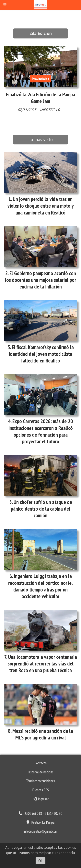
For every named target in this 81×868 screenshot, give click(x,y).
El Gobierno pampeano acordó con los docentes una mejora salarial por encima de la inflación (40, 280)
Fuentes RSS (40, 790)
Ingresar (43, 799)
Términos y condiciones (40, 781)
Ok (40, 860)
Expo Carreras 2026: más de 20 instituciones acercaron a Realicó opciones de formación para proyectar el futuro (40, 431)
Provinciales (40, 79)
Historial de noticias (40, 772)
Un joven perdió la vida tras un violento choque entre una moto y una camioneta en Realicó (40, 205)
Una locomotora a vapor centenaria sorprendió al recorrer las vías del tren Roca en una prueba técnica (42, 663)
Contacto (41, 763)
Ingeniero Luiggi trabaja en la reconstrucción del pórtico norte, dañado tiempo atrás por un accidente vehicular (40, 586)
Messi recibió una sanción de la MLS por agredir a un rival (42, 734)
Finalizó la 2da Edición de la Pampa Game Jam (40, 98)
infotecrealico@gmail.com (40, 831)
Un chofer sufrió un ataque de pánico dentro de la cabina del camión (41, 508)
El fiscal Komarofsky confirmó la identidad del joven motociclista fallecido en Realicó (41, 354)
